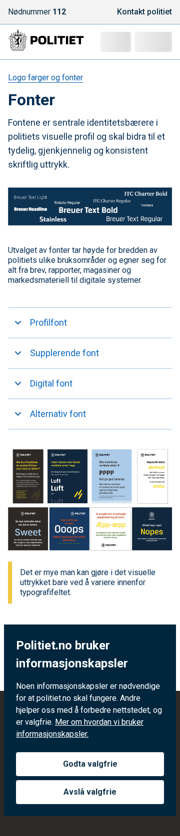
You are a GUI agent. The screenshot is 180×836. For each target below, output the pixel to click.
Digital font (51, 383)
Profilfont (48, 322)
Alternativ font (58, 414)
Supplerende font (64, 353)
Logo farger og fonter (45, 77)
